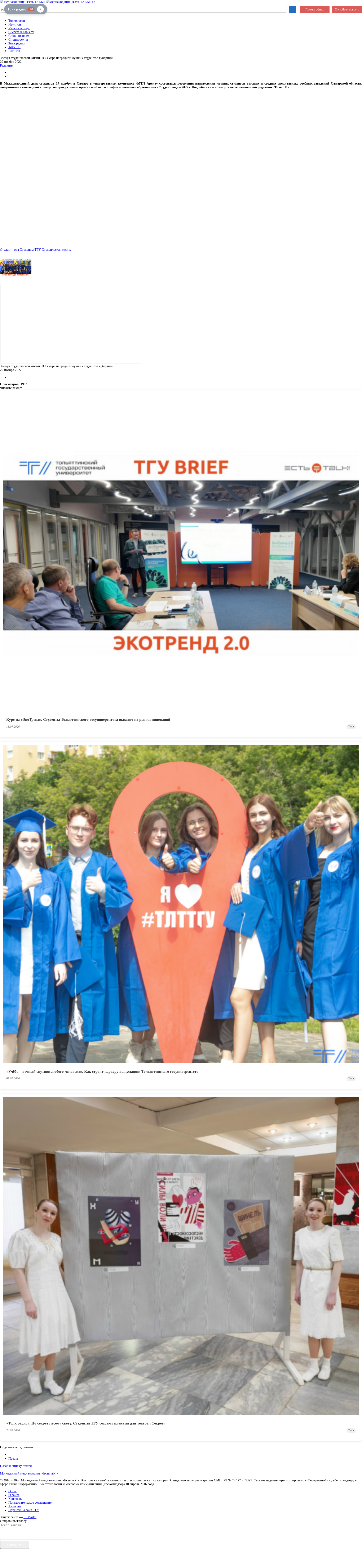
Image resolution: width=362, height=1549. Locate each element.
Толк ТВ (14, 47)
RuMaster (29, 1517)
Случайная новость (347, 9)
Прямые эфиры (314, 9)
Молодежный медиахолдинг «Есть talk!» (29, 1473)
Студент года (9, 249)
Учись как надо (19, 28)
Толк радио (16, 43)
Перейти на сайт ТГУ (23, 1510)
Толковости (16, 20)
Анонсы (14, 51)
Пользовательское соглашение (30, 1502)
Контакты (15, 1498)
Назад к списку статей (16, 1466)
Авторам (14, 1506)
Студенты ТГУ (30, 249)
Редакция (6, 65)
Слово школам (18, 35)
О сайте (13, 1495)
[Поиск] (292, 9)
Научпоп (14, 24)
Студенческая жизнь (56, 249)
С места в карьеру (21, 32)
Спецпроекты (18, 39)
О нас (12, 1491)
